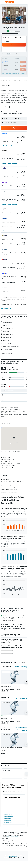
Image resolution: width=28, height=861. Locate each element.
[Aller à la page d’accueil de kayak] (9, 2)
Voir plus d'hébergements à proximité (21, 667)
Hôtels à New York (8, 808)
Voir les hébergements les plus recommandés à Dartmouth (21, 729)
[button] (2, 2)
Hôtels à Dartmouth (13, 856)
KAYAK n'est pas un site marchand (10, 841)
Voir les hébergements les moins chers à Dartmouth (21, 697)
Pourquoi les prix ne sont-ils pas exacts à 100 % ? (13, 846)
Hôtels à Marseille (8, 822)
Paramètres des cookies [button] (6, 308)
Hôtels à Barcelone (8, 802)
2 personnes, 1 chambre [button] (9, 41)
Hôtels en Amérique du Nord (17, 853)
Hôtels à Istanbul (7, 812)
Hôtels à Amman (7, 804)
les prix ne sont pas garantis (12, 836)
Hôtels (9, 853)
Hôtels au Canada (7, 855)
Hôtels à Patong (7, 820)
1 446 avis (17, 31)
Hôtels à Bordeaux (8, 814)
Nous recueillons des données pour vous (12, 843)
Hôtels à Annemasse (8, 810)
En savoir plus (5, 302)
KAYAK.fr (4, 853)
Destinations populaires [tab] (9, 791)
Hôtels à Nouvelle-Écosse (17, 855)
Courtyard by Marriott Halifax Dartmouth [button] (10, 685)
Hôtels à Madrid (7, 818)
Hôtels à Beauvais (8, 806)
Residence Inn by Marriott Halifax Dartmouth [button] (11, 747)
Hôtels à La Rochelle (8, 816)
